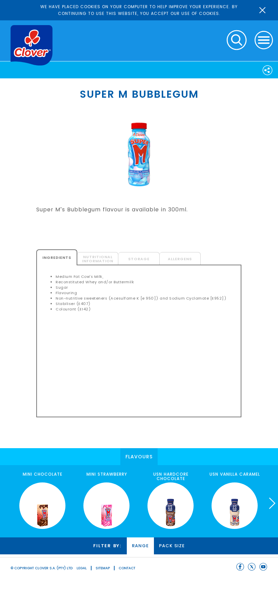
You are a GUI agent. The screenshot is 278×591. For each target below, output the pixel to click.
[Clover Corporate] (32, 45)
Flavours (139, 456)
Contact (127, 568)
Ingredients (56, 257)
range (140, 545)
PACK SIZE (172, 545)
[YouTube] (263, 567)
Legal (82, 568)
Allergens (180, 259)
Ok (262, 10)
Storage (139, 259)
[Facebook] (240, 567)
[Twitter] (251, 567)
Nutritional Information (97, 259)
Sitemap (103, 568)
